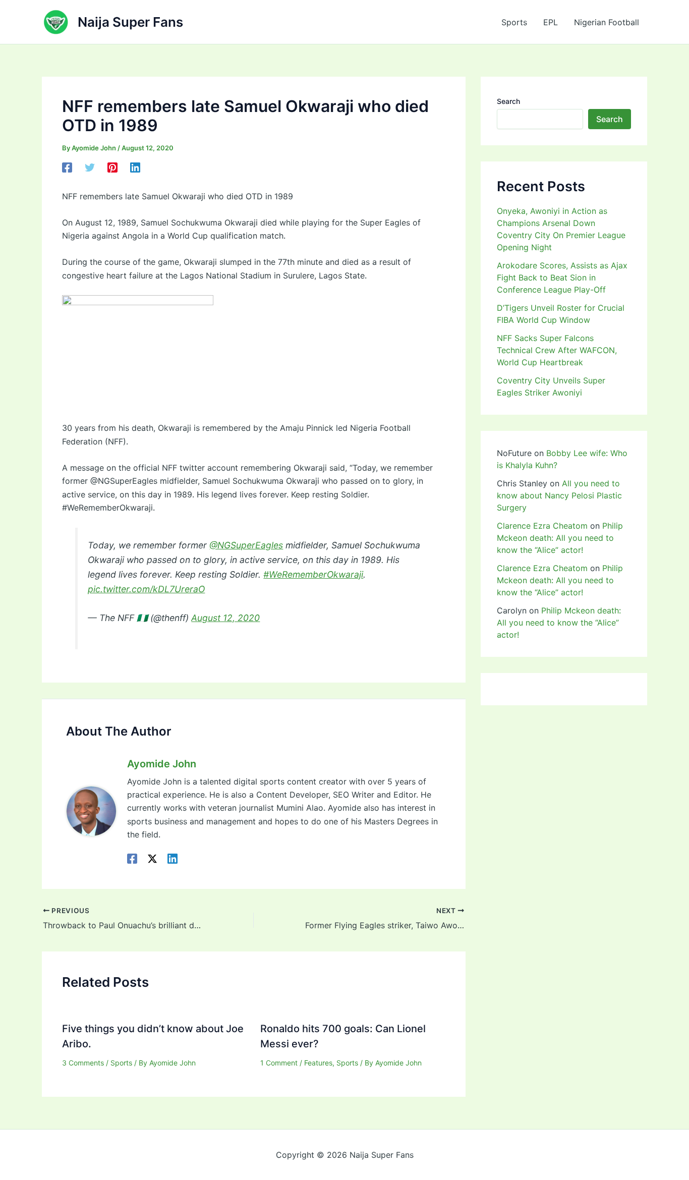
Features (318, 1062)
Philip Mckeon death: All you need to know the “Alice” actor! (560, 538)
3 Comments (83, 1062)
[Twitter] (90, 167)
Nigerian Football (606, 22)
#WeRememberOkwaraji (313, 574)
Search (508, 101)
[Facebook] (67, 167)
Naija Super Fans (130, 22)
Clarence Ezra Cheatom (542, 526)
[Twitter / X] (152, 858)
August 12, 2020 (225, 617)
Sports (514, 22)
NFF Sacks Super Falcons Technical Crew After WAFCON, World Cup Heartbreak (557, 350)
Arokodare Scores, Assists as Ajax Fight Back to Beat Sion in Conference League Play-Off (562, 277)
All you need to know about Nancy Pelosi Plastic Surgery (559, 495)
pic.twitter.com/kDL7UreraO (146, 589)
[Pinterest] (112, 167)
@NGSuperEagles (246, 545)
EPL (550, 22)
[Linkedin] (135, 167)
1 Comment (279, 1062)
